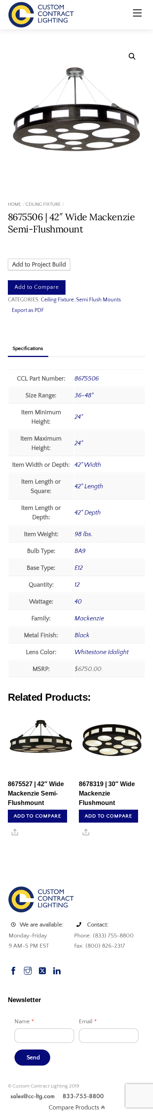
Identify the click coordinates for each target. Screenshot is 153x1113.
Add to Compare (37, 287)
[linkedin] (56, 969)
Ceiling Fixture (43, 204)
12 (77, 584)
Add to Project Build (39, 264)
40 (78, 601)
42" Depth (88, 512)
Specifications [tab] (28, 348)
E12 (79, 567)
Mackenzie (89, 618)
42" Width (88, 464)
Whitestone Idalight (102, 652)
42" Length (89, 486)
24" (79, 417)
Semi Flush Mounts (98, 300)
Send (33, 1057)
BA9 (80, 551)
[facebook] (13, 969)
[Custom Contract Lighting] (41, 14)
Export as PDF (28, 310)
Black (82, 635)
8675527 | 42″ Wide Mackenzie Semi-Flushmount (36, 793)
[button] (132, 56)
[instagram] (27, 969)
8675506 (87, 378)
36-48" (84, 395)
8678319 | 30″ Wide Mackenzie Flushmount (107, 793)
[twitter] (42, 969)
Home (14, 204)
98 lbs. (84, 534)
